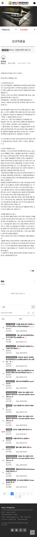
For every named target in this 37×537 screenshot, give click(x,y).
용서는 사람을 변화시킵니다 (21, 430)
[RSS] (29, 313)
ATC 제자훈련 (10, 324)
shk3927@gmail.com (12, 517)
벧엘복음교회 (10, 381)
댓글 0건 (3, 63)
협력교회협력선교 (11, 357)
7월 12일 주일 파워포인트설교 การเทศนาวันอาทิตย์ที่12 (20, 336)
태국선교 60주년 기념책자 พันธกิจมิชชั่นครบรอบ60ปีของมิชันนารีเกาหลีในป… (20, 359)
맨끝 (19, 496)
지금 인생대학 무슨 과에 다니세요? (23, 405)
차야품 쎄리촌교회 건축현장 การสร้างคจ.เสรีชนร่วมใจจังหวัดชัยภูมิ (20, 325)
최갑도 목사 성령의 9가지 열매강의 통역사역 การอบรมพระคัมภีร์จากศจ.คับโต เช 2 (20, 418)
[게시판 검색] (33, 313)
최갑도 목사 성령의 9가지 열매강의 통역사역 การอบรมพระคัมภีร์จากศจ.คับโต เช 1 (20, 394)
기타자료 (9, 405)
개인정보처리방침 (22, 519)
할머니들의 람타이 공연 (23, 447)
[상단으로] (32, 532)
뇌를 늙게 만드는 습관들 (20, 438)
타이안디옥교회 (11, 335)
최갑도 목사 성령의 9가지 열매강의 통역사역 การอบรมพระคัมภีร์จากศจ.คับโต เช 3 (20, 458)
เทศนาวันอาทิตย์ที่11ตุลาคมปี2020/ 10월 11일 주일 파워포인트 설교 (20, 371)
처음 (4, 493)
